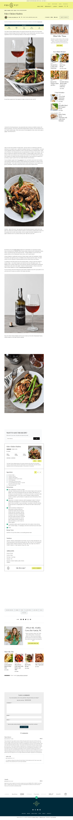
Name (8, 715)
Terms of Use (42, 817)
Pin (52, 17)
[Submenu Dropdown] (51, 6)
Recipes (8, 10)
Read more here (39, 21)
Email (8, 719)
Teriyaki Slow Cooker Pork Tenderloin (54, 66)
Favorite (48, 17)
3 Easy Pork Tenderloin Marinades (62, 98)
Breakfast (48, 6)
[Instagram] (35, 810)
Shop (39, 813)
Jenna (5, 131)
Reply (41, 738)
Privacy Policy (35, 817)
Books (28, 813)
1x (35, 472)
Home (5, 10)
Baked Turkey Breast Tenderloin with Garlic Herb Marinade (63, 118)
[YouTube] (37, 810)
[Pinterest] (40, 810)
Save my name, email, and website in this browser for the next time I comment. (23, 724)
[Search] (67, 6)
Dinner (61, 6)
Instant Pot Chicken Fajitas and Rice (55, 83)
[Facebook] (33, 810)
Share (56, 17)
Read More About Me (33, 643)
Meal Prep (40, 6)
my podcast (20, 160)
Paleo (15, 10)
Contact (49, 813)
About (44, 813)
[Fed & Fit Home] (11, 5)
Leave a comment (37, 568)
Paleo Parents (17, 249)
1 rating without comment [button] (21, 675)
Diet (12, 10)
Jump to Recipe (64, 17)
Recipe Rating (20, 700)
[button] (7, 449)
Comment (9, 702)
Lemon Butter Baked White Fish (8, 666)
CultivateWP (53, 817)
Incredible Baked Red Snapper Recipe (63, 107)
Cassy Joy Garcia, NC (13, 17)
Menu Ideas (34, 813)
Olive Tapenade (39, 664)
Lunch (55, 6)
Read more (59, 45)
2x (37, 472)
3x (40, 472)
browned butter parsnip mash (25, 267)
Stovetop (24, 612)
